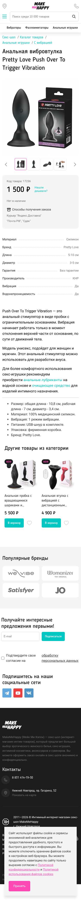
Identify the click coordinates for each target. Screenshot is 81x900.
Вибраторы (14, 27)
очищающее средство (51, 386)
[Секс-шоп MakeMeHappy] (40, 6)
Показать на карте (24, 795)
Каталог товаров (31, 37)
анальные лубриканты (43, 380)
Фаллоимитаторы (36, 27)
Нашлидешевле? (41, 189)
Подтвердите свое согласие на (42, 658)
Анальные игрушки (65, 27)
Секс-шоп (9, 37)
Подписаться (53, 636)
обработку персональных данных (60, 658)
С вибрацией (43, 43)
